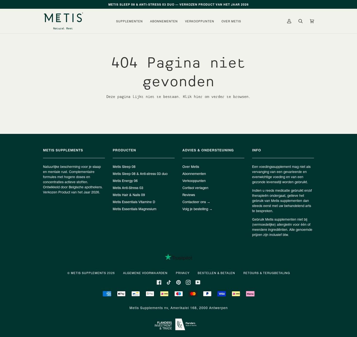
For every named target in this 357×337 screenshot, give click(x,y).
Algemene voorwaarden (145, 273)
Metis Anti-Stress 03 (128, 187)
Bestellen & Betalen (216, 273)
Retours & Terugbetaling (266, 273)
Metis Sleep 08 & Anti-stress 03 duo (140, 173)
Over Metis (190, 166)
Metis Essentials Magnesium (134, 209)
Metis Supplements (88, 273)
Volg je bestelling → (197, 209)
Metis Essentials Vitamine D (134, 201)
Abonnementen (194, 173)
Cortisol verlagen (195, 187)
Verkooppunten (194, 180)
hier (198, 96)
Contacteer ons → (196, 201)
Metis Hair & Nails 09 (129, 194)
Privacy (182, 273)
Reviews (188, 194)
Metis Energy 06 (125, 180)
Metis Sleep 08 (124, 166)
